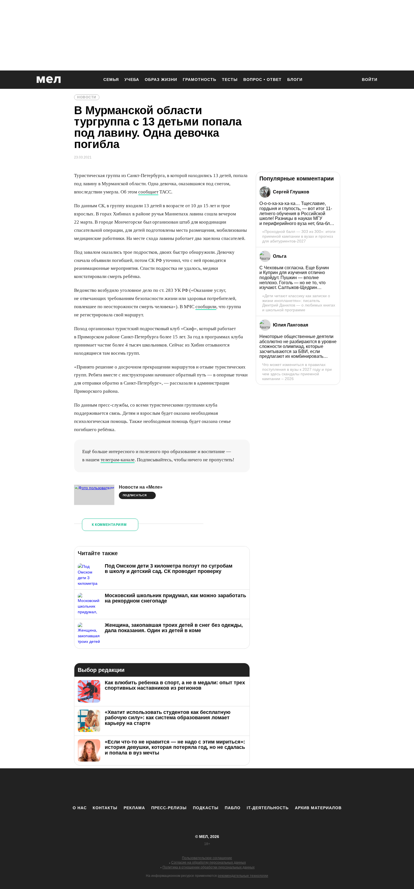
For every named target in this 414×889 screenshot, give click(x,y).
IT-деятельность (268, 808)
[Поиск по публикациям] (350, 80)
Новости (86, 97)
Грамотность (199, 79)
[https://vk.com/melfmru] (191, 787)
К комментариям (109, 525)
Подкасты (206, 808)
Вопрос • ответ (262, 79)
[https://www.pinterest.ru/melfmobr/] (222, 787)
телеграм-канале (118, 459)
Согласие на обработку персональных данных (208, 862)
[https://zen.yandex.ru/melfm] (176, 787)
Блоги (294, 79)
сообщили (205, 306)
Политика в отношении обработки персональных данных (209, 867)
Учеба (131, 79)
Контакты (105, 808)
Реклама (134, 808)
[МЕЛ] (49, 79)
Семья (111, 79)
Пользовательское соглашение (207, 858)
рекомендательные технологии (243, 876)
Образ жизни (161, 79)
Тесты (230, 79)
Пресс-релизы (169, 808)
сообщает (148, 192)
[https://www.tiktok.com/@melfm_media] (207, 787)
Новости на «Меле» (141, 487)
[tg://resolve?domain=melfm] (160, 787)
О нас (80, 808)
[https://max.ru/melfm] (253, 787)
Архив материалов (318, 808)
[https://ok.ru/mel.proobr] (238, 787)
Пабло (233, 808)
